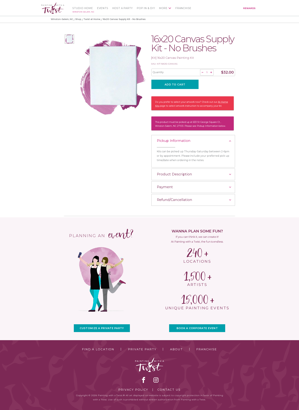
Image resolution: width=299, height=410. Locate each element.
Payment (165, 187)
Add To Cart (175, 84)
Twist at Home (91, 19)
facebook (144, 380)
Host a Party (122, 8)
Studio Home (82, 8)
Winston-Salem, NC (83, 12)
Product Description (174, 174)
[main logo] (52, 3)
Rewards (249, 8)
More (163, 8)
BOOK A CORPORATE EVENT (197, 328)
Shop (78, 19)
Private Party (142, 349)
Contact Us (169, 389)
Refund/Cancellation (174, 200)
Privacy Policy (133, 389)
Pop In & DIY (146, 8)
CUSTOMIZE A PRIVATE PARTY (102, 328)
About (176, 349)
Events (102, 8)
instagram (156, 380)
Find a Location (98, 349)
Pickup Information (173, 141)
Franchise (183, 8)
